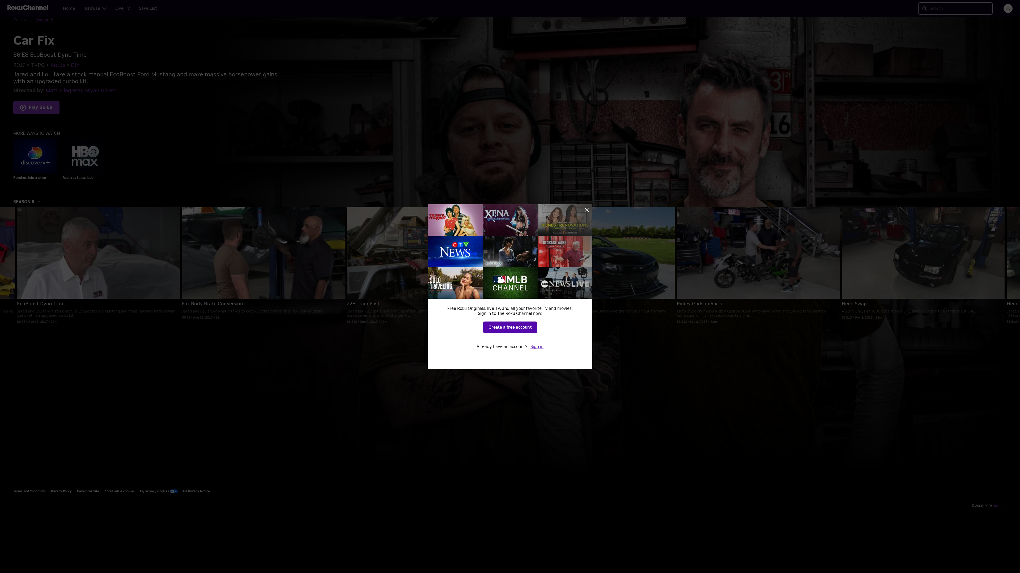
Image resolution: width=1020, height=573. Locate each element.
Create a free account (510, 327)
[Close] (587, 210)
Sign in (536, 347)
